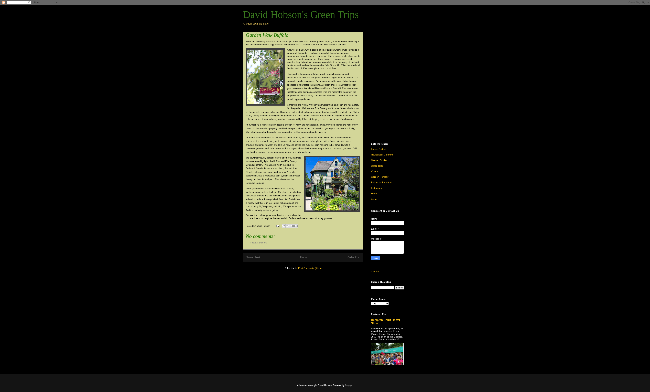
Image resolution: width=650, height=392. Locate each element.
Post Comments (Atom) (309, 268)
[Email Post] (277, 226)
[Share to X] (290, 226)
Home (303, 257)
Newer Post (253, 257)
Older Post (354, 257)
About (374, 199)
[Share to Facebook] (293, 226)
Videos (374, 171)
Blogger (348, 385)
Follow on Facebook (382, 182)
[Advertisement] (387, 84)
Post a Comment (258, 242)
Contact (375, 271)
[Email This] (284, 226)
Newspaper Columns (382, 154)
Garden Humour (379, 176)
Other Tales (377, 165)
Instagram (376, 188)
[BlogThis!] (287, 226)
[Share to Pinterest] (296, 226)
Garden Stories (379, 160)
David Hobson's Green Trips (301, 14)
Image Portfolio (379, 149)
